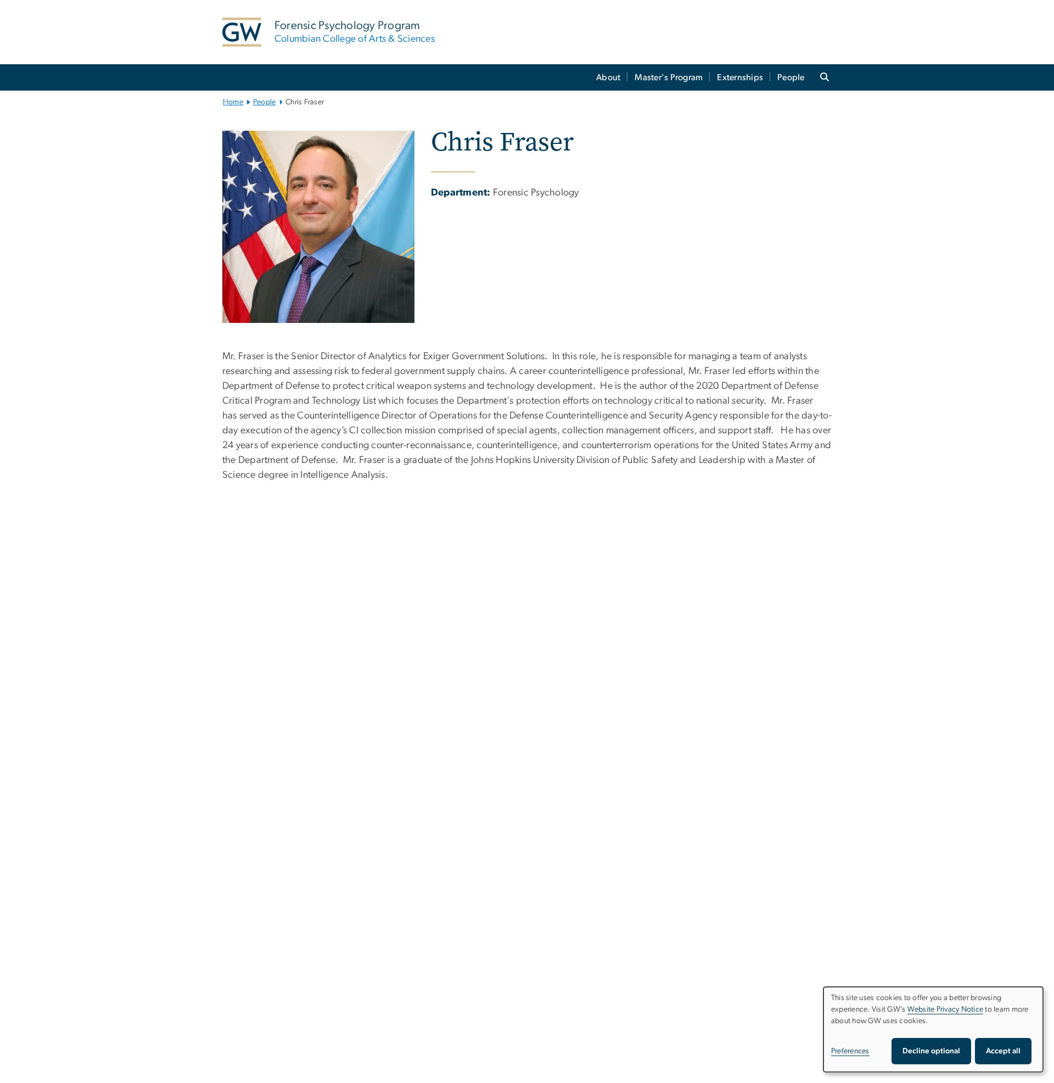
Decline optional (931, 1051)
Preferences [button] (850, 1051)
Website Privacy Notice (945, 1009)
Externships (740, 77)
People (791, 77)
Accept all (1003, 1051)
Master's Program (669, 77)
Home (233, 102)
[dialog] (933, 1029)
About (608, 77)
